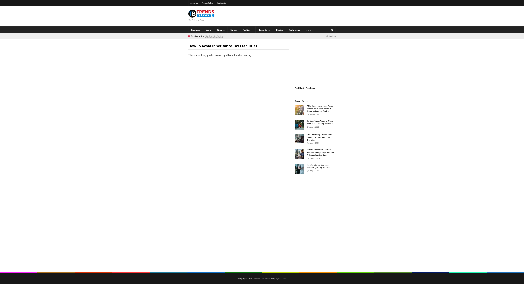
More (308, 30)
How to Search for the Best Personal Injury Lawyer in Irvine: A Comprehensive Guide (321, 152)
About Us (194, 3)
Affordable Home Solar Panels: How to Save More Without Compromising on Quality (320, 108)
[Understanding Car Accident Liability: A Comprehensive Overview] (299, 138)
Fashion (247, 30)
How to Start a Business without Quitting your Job (318, 166)
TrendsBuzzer (258, 278)
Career (233, 30)
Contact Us (221, 3)
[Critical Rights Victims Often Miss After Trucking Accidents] (299, 125)
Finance (221, 30)
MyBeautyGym (281, 278)
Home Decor (264, 30)
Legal (208, 30)
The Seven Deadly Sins (214, 36)
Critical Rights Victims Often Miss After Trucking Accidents (320, 122)
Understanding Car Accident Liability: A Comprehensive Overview (319, 137)
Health (279, 30)
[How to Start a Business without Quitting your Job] (299, 169)
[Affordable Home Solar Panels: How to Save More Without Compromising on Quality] (299, 110)
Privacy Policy (207, 3)
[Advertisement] (297, 16)
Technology (294, 30)
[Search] (332, 29)
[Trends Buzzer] (201, 15)
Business (195, 30)
